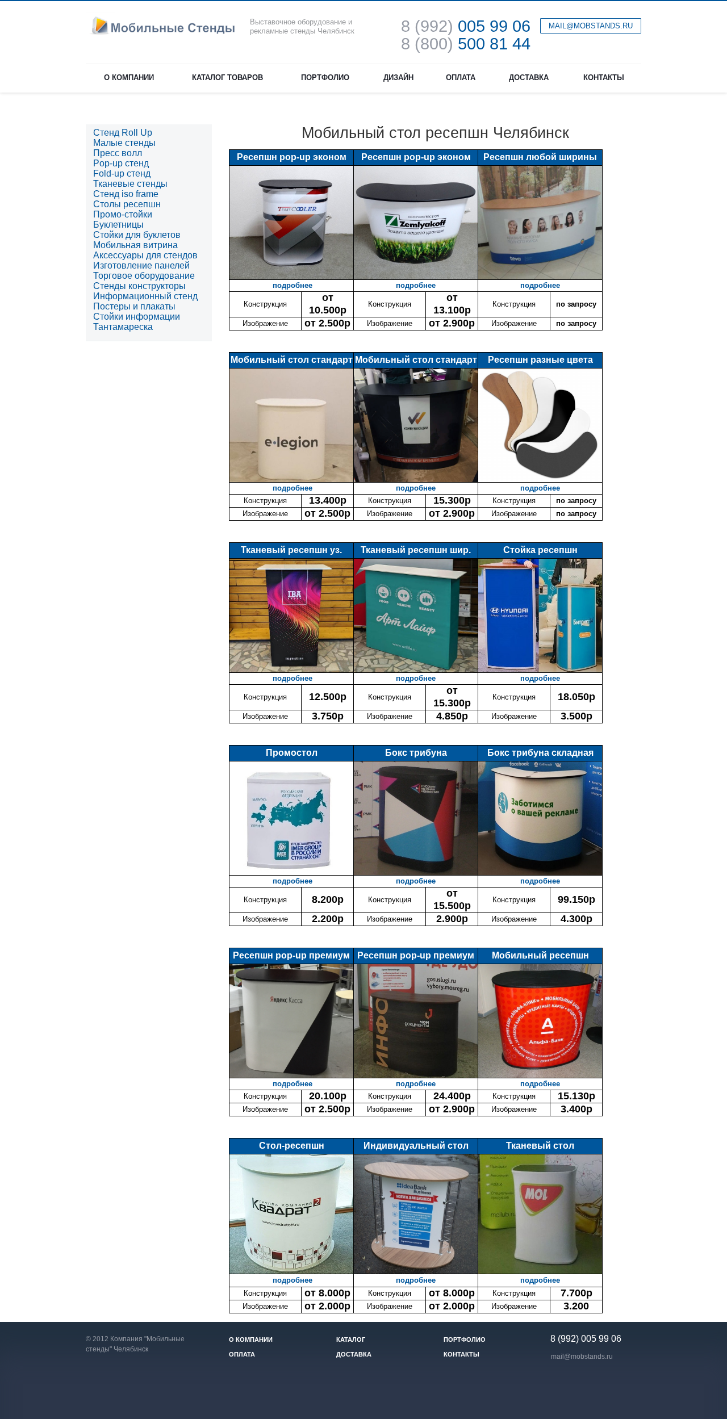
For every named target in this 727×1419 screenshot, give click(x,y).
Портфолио (325, 77)
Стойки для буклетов (137, 235)
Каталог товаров (227, 77)
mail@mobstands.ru (582, 1357)
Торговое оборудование (144, 276)
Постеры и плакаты (134, 306)
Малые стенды (124, 143)
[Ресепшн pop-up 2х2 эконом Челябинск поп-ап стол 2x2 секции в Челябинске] (416, 221)
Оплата (460, 77)
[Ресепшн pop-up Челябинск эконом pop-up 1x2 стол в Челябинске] (291, 221)
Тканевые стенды (130, 184)
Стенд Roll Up (122, 132)
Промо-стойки (122, 214)
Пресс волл (117, 153)
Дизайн (398, 77)
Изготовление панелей (141, 265)
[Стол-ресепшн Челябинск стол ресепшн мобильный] (291, 1213)
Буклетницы (118, 224)
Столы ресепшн (127, 204)
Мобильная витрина (135, 245)
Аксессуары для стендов (145, 255)
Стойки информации (136, 316)
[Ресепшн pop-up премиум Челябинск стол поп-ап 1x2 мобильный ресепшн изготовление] (291, 1020)
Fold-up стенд (122, 173)
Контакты (603, 77)
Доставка (529, 77)
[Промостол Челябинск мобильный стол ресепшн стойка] (291, 817)
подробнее (292, 285)
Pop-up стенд (121, 163)
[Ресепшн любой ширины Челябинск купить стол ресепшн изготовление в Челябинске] (540, 221)
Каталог (350, 1339)
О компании (129, 77)
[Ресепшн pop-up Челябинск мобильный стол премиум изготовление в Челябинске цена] (416, 1020)
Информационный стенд (145, 296)
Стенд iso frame (125, 194)
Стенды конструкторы (139, 286)
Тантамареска (123, 327)
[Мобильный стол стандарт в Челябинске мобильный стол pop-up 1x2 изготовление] (291, 424)
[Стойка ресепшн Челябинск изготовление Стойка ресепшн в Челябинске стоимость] (540, 614)
